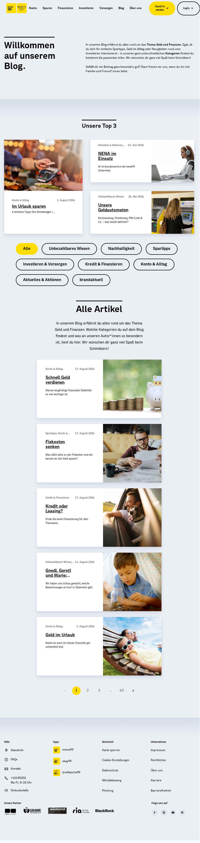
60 (122, 690)
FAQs (14, 759)
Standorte (17, 750)
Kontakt (16, 768)
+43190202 (18, 778)
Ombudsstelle (20, 790)
